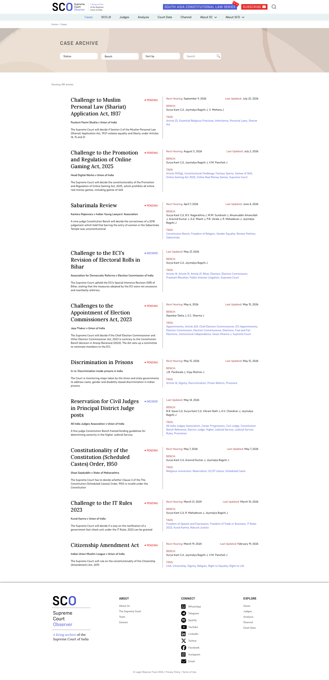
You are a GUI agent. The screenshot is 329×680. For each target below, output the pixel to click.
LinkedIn (193, 633)
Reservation (200, 471)
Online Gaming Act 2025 (180, 177)
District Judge (196, 429)
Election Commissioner (207, 330)
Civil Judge (232, 425)
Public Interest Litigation (204, 277)
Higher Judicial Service (219, 429)
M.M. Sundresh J (218, 215)
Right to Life (236, 565)
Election (215, 273)
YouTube (193, 627)
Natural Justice (199, 527)
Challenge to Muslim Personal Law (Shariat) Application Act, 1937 (98, 107)
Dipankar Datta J (176, 315)
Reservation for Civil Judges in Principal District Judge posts (105, 408)
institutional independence (195, 334)
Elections (228, 330)
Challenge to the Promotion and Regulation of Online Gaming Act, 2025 (104, 159)
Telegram (193, 613)
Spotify (192, 620)
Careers (123, 622)
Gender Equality (225, 233)
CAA (168, 565)
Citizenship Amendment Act (105, 545)
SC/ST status (216, 471)
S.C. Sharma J (195, 315)
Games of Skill (243, 173)
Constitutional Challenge (199, 173)
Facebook (193, 647)
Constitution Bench (178, 233)
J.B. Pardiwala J (175, 372)
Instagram (194, 654)
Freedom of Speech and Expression (187, 523)
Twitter (192, 640)
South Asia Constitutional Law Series (199, 7)
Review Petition (246, 233)
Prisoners (231, 383)
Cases (89, 17)
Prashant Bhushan (177, 277)
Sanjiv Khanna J (221, 334)
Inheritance (221, 120)
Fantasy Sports (225, 173)
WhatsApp (194, 606)
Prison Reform (215, 383)
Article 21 (196, 273)
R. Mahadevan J (232, 219)
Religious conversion (178, 471)
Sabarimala (173, 237)
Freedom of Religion (203, 233)
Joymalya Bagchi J (196, 109)
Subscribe (252, 7)
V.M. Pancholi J (218, 162)
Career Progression (213, 425)
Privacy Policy (173, 672)
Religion (202, 565)
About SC (206, 17)
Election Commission (234, 273)
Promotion (180, 433)
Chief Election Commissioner (216, 326)
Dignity (183, 383)
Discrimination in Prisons (102, 362)
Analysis (143, 17)
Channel (186, 17)
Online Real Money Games (212, 177)
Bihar (206, 273)
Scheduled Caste (235, 471)
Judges (124, 17)
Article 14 (171, 273)
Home (54, 24)
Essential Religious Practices (196, 120)
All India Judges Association (183, 425)
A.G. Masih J (197, 219)
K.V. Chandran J (230, 411)
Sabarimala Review (94, 205)
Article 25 (172, 120)
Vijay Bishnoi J (195, 372)
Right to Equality (218, 565)
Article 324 (191, 326)
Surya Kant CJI (175, 109)
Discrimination (197, 383)
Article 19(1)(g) (174, 173)
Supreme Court (238, 177)
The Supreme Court (130, 611)
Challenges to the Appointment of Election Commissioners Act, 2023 (101, 312)
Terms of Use (189, 672)
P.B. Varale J (214, 219)
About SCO (233, 17)
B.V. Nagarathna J (195, 215)
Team (122, 616)
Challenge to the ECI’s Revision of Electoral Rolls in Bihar (105, 260)
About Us (124, 605)
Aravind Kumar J (179, 219)
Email (191, 661)
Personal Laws (238, 120)
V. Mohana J (216, 109)
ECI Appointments (246, 326)
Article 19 (184, 273)
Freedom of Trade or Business (228, 523)
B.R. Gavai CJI (174, 411)
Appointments (175, 326)
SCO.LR (106, 17)
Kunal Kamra (181, 527)
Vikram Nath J (211, 411)
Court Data (165, 17)
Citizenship (179, 565)
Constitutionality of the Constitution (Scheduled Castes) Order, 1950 (100, 457)
